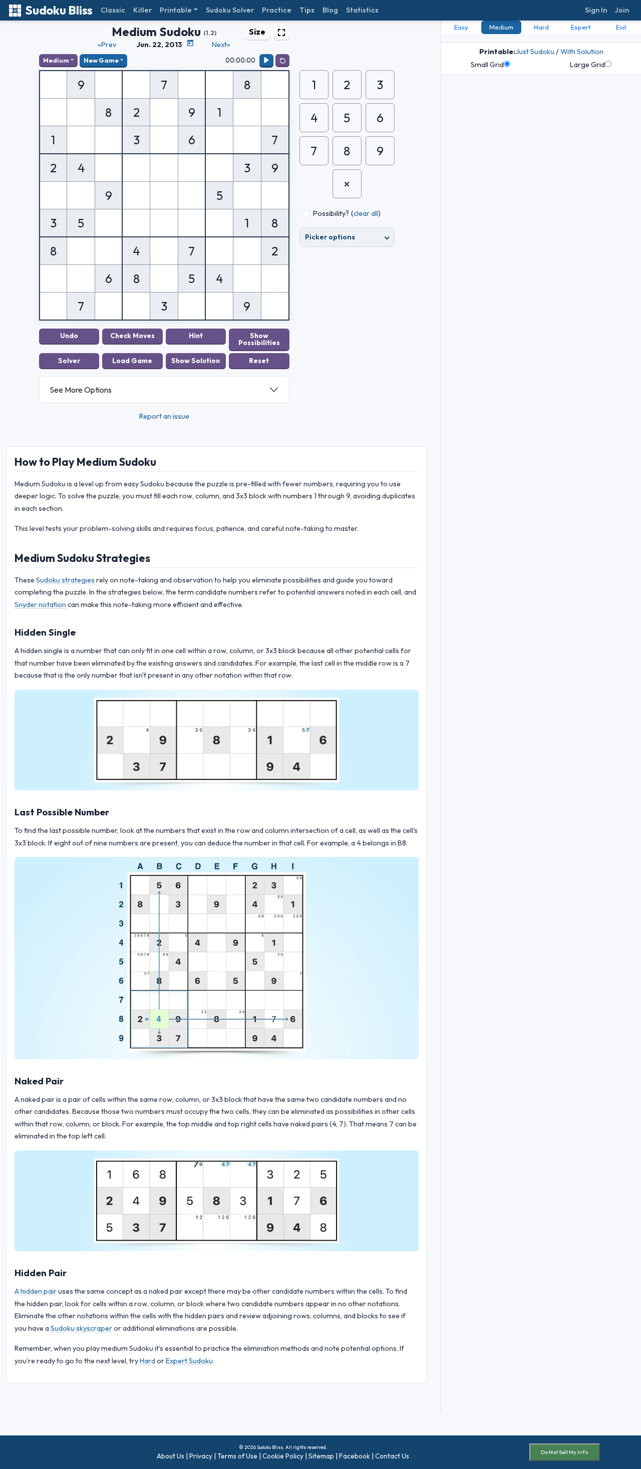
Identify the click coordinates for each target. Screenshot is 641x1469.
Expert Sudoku (189, 1360)
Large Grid (587, 64)
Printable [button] (176, 10)
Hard (147, 1360)
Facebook (354, 1455)
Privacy (200, 1455)
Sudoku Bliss (59, 10)
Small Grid (487, 64)
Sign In (596, 10)
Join (622, 10)
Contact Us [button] (392, 1455)
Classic (113, 10)
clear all (366, 213)
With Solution (581, 51)
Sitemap (321, 1455)
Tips (306, 10)
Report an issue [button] (164, 416)
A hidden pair (36, 1291)
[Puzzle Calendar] (190, 43)
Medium (56, 60)
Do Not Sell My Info (564, 1451)
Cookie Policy (282, 1455)
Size (257, 32)
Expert (581, 27)
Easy (461, 27)
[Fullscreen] (281, 32)
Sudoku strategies (65, 579)
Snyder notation (40, 604)
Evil (621, 27)
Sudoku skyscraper (81, 1328)
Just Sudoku (534, 51)
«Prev (107, 44)
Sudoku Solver (230, 10)
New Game (101, 60)
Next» (221, 44)
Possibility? (331, 213)
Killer (142, 10)
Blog (330, 10)
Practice (276, 10)
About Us (170, 1455)
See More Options (81, 390)
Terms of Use (237, 1455)
